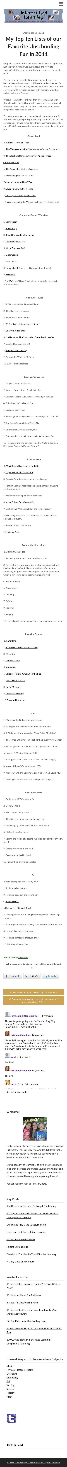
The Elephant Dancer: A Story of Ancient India (28, 155)
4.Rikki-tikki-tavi (11, 162)
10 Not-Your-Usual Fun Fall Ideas (24, 1295)
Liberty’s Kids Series (15, 330)
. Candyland (10, 640)
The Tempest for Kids (16, 149)
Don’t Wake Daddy (15, 693)
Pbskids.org (11, 228)
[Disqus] (33, 1049)
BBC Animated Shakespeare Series (23, 324)
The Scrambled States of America (22, 169)
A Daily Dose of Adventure (20, 1261)
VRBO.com (12, 281)
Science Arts (13, 532)
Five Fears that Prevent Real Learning (26, 1232)
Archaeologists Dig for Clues (20, 175)
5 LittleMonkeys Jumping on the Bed (23, 673)
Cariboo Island (13, 660)
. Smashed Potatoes (15, 700)
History (10, 1392)
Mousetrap (10, 667)
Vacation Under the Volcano (20, 202)
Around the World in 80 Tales (19, 182)
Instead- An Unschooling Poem (22, 1302)
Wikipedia (10, 274)
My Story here (38, 1183)
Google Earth (12, 268)
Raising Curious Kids (17, 1246)
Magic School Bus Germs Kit (19, 472)
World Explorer (13, 248)
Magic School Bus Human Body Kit (22, 466)
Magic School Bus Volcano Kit (20, 502)
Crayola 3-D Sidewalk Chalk (18, 908)
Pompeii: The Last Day (16, 350)
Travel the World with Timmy (20, 235)
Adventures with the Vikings (19, 188)
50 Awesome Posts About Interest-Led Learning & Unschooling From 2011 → (33, 1000)
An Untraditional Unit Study (21, 1239)
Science (10, 1389)
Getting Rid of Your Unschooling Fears (26, 1321)
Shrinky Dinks (12, 901)
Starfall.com (11, 221)
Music (10, 1366)
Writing (11, 1385)
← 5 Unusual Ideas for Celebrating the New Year (33, 992)
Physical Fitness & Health (20, 1369)
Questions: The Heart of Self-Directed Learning (31, 1254)
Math (9, 1396)
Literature (12, 1373)
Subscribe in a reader (17, 1092)
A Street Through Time (17, 142)
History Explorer (13, 241)
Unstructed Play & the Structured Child (26, 1224)
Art (8, 1381)
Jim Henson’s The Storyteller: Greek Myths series (30, 337)
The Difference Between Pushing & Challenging (31, 1206)
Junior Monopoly (14, 687)
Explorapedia (11, 254)
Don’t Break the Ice (15, 680)
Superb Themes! (51, 1462)
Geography (12, 1377)
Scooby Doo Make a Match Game (22, 647)
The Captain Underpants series (20, 195)
